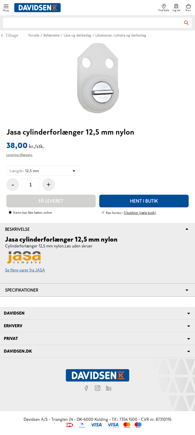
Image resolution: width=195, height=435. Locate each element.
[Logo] (37, 7)
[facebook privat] (86, 389)
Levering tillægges (19, 154)
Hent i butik (144, 201)
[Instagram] (97, 389)
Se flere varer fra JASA (25, 270)
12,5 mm (24, 171)
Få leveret (51, 201)
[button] (6, 8)
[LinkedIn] (108, 389)
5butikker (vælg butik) (140, 212)
